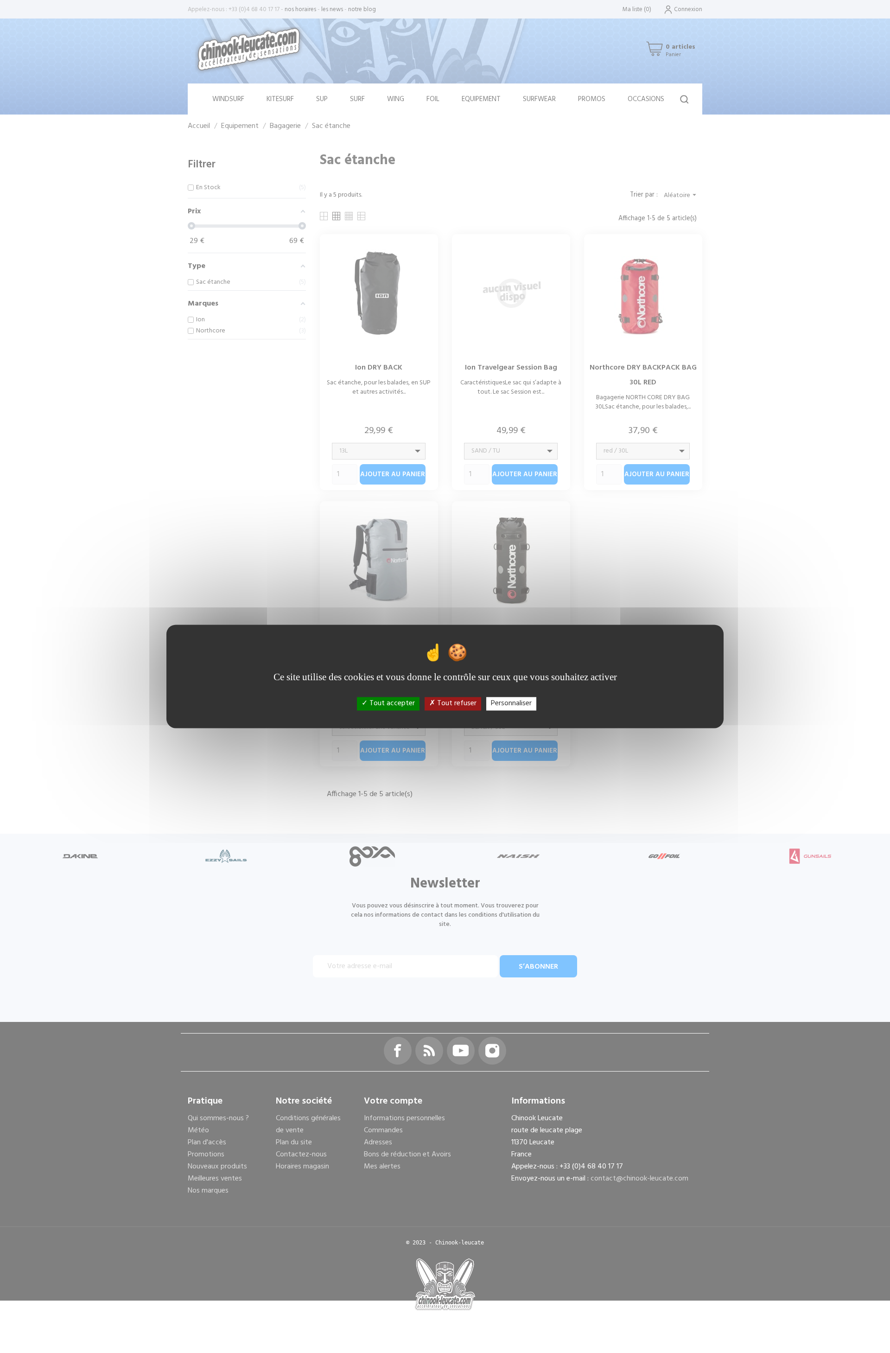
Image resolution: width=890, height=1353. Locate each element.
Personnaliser (511, 703)
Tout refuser (456, 703)
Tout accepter (391, 703)
